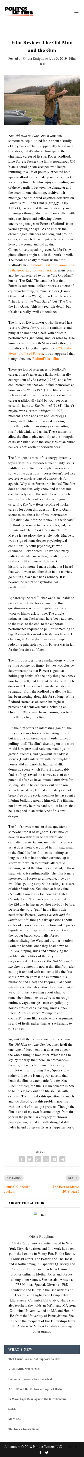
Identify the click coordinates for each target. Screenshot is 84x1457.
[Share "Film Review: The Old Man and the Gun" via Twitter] (30, 1159)
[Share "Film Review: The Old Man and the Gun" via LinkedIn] (46, 1159)
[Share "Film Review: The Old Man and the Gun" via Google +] (38, 1159)
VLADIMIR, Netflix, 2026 (24, 1369)
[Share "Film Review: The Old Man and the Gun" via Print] (62, 1159)
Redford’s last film (45, 358)
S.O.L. (12, 1409)
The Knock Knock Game (23, 1429)
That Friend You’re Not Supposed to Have (34, 1359)
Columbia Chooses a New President (30, 1379)
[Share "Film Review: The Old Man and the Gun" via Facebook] (22, 1159)
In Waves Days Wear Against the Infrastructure (37, 1399)
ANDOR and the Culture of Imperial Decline (36, 1389)
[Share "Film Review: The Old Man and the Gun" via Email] (54, 1159)
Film (72, 58)
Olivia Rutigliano (35, 58)
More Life (14, 1419)
